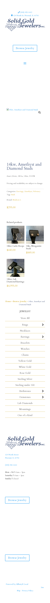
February (36, 191)
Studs (13, 194)
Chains (25, 355)
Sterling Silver (25, 379)
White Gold (25, 367)
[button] (39, 112)
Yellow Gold (25, 361)
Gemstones (25, 397)
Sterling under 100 (25, 385)
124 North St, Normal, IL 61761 (26, 15)
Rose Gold (25, 373)
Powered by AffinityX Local (17, 584)
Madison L (17, 200)
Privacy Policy (27, 590)
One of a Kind (25, 415)
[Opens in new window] (22, 34)
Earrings (25, 337)
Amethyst (28, 191)
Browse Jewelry (25, 48)
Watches (25, 349)
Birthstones (25, 391)
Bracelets (25, 343)
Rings (25, 324)
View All (25, 318)
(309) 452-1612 (26, 12)
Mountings (25, 409)
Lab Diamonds (25, 403)
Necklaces (25, 330)
